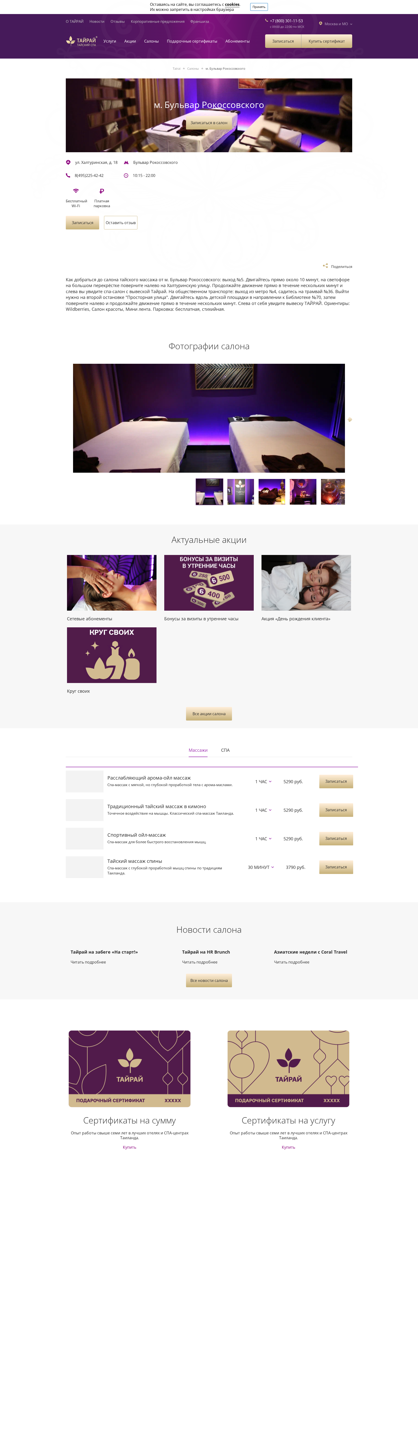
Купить (129, 1147)
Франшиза (199, 21)
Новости (97, 21)
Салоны (151, 41)
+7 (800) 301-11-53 (286, 21)
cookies (232, 4)
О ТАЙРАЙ (74, 21)
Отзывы (118, 21)
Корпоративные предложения (158, 21)
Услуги (110, 41)
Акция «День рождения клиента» (295, 619)
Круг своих (78, 691)
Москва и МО (336, 24)
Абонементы (237, 41)
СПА (225, 750)
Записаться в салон (209, 122)
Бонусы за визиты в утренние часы (201, 619)
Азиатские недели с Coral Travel (310, 952)
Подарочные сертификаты (192, 41)
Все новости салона (209, 980)
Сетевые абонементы (89, 619)
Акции (130, 41)
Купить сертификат (327, 41)
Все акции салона (209, 713)
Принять (259, 7)
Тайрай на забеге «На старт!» (104, 952)
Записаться (283, 41)
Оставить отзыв (121, 222)
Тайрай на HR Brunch (206, 952)
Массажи (198, 750)
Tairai (176, 68)
